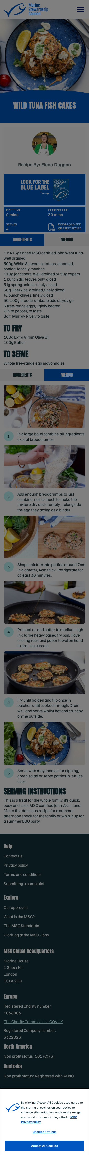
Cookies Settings (44, 1132)
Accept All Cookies (44, 1146)
